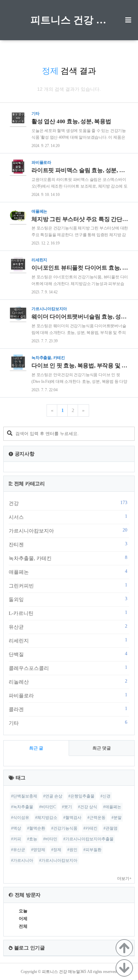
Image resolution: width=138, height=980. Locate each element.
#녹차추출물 (22, 806)
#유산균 (18, 849)
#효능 (32, 839)
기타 (68, 723)
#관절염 (111, 828)
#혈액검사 (72, 817)
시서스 (68, 517)
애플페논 (68, 572)
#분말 (117, 817)
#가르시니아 (22, 860)
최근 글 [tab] (36, 748)
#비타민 (50, 839)
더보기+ (124, 878)
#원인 (72, 849)
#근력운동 (96, 817)
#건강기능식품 (64, 828)
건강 (68, 503)
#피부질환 (92, 849)
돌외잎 (68, 599)
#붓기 (67, 806)
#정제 (56, 849)
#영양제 (38, 849)
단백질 (68, 654)
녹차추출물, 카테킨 (68, 558)
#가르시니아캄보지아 (58, 860)
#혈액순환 (36, 828)
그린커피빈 (68, 585)
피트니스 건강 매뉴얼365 (69, 19)
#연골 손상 (52, 796)
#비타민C (47, 806)
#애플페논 (112, 806)
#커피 (16, 839)
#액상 (16, 828)
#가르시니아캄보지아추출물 (88, 839)
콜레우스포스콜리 (68, 668)
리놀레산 (68, 682)
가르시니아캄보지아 (68, 531)
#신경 (105, 796)
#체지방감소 (46, 817)
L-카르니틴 (68, 613)
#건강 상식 (87, 806)
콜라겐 (68, 709)
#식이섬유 (20, 817)
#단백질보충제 (24, 796)
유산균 (68, 627)
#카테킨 (90, 828)
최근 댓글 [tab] (101, 748)
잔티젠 (68, 544)
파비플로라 (68, 695)
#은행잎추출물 (81, 796)
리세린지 (68, 640)
